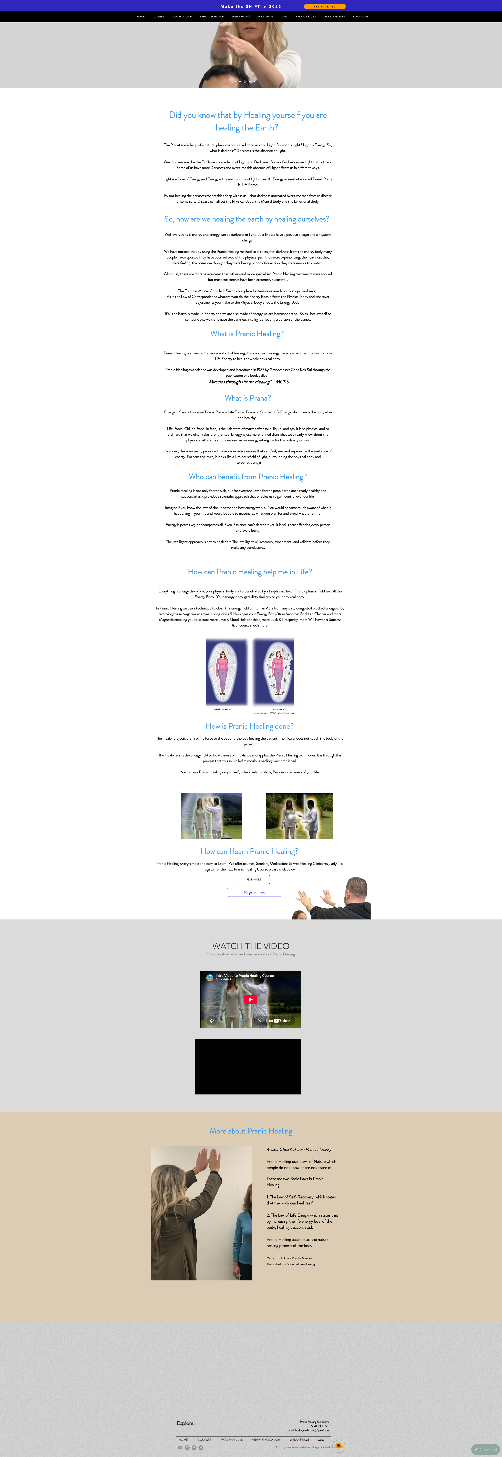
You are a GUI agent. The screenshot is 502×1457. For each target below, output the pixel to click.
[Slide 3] (240, 81)
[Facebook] (194, 1447)
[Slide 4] (249, 81)
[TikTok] (200, 1447)
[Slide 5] (254, 82)
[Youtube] (180, 1447)
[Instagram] (187, 1447)
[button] (158, 16)
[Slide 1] (235, 81)
